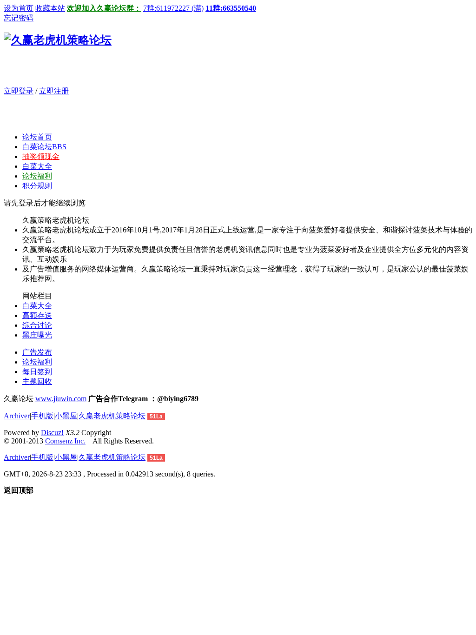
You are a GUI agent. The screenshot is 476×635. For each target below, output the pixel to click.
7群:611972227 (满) (173, 8)
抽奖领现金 (41, 156)
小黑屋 (66, 416)
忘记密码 (18, 18)
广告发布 (37, 352)
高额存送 (37, 315)
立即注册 (54, 91)
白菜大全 (37, 166)
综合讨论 (37, 325)
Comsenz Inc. (65, 441)
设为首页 (18, 8)
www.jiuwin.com (60, 399)
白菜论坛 (44, 147)
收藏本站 (50, 8)
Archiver (17, 416)
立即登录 (18, 91)
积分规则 (37, 186)
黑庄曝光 (37, 335)
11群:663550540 (230, 8)
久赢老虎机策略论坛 (112, 416)
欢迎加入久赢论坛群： (104, 8)
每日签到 (37, 372)
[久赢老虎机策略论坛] (58, 40)
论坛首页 (37, 137)
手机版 (42, 416)
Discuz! (52, 433)
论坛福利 (37, 176)
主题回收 (37, 381)
